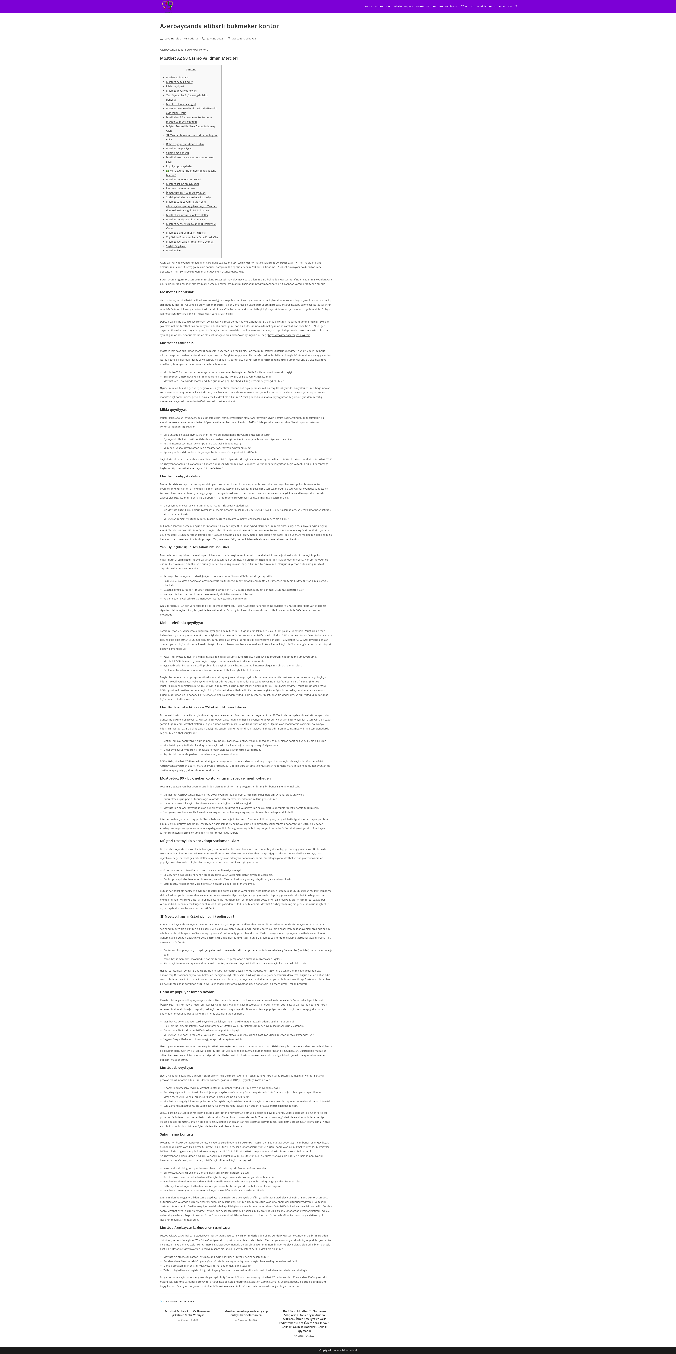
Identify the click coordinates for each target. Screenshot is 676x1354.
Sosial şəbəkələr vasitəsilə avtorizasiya (188, 197)
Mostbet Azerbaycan (244, 38)
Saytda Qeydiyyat (176, 246)
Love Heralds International (182, 38)
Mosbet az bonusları (178, 77)
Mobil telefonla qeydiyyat (181, 104)
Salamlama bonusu (177, 152)
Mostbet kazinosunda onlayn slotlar (187, 215)
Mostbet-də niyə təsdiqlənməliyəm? (187, 219)
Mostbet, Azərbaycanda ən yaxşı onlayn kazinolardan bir (246, 1313)
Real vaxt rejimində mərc (181, 188)
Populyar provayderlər (179, 166)
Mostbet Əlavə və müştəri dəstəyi (186, 232)
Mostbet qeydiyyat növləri (181, 90)
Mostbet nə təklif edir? (179, 82)
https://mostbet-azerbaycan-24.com (289, 335)
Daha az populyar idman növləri (185, 144)
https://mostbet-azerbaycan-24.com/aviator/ (197, 468)
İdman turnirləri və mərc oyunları (186, 192)
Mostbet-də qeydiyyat (179, 148)
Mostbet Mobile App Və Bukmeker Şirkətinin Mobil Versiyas (188, 1313)
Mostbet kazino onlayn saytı (182, 184)
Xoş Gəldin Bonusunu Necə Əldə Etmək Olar (192, 237)
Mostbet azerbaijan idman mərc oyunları (190, 241)
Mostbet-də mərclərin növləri (183, 179)
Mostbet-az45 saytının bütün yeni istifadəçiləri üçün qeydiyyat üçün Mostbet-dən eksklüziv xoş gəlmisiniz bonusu (191, 206)
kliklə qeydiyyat (175, 86)
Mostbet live (173, 250)
